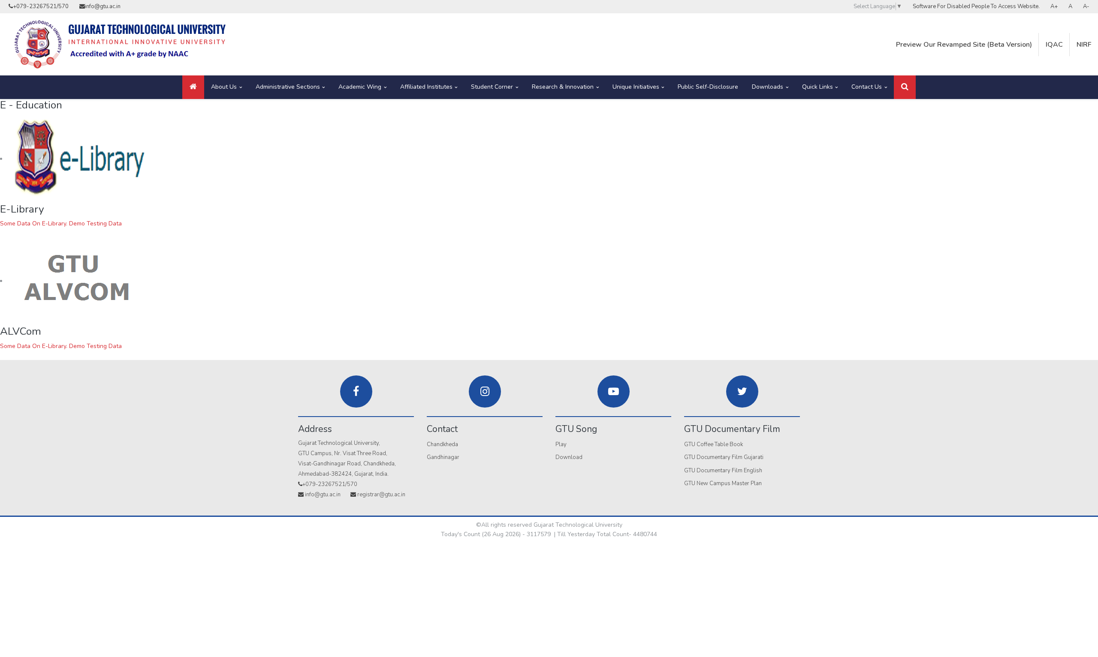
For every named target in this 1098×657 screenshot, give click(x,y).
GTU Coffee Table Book (713, 444)
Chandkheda (442, 444)
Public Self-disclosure (708, 87)
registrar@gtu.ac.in (381, 494)
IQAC (1054, 44)
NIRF (1084, 44)
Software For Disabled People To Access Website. (976, 6)
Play (561, 444)
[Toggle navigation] (905, 87)
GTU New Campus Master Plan (723, 483)
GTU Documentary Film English (723, 470)
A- (1086, 6)
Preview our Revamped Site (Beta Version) (964, 44)
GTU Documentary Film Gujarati (723, 457)
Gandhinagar (443, 457)
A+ (1054, 6)
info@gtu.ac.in (103, 6)
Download (568, 457)
